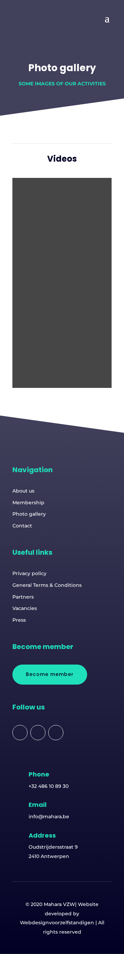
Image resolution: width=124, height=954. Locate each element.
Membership (28, 502)
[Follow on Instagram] (55, 732)
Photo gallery (29, 514)
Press (19, 620)
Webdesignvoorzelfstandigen (57, 922)
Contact (22, 526)
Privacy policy (29, 573)
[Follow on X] (37, 732)
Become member (50, 674)
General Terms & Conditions (47, 585)
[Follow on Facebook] (20, 732)
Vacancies (24, 608)
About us (23, 491)
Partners (23, 597)
